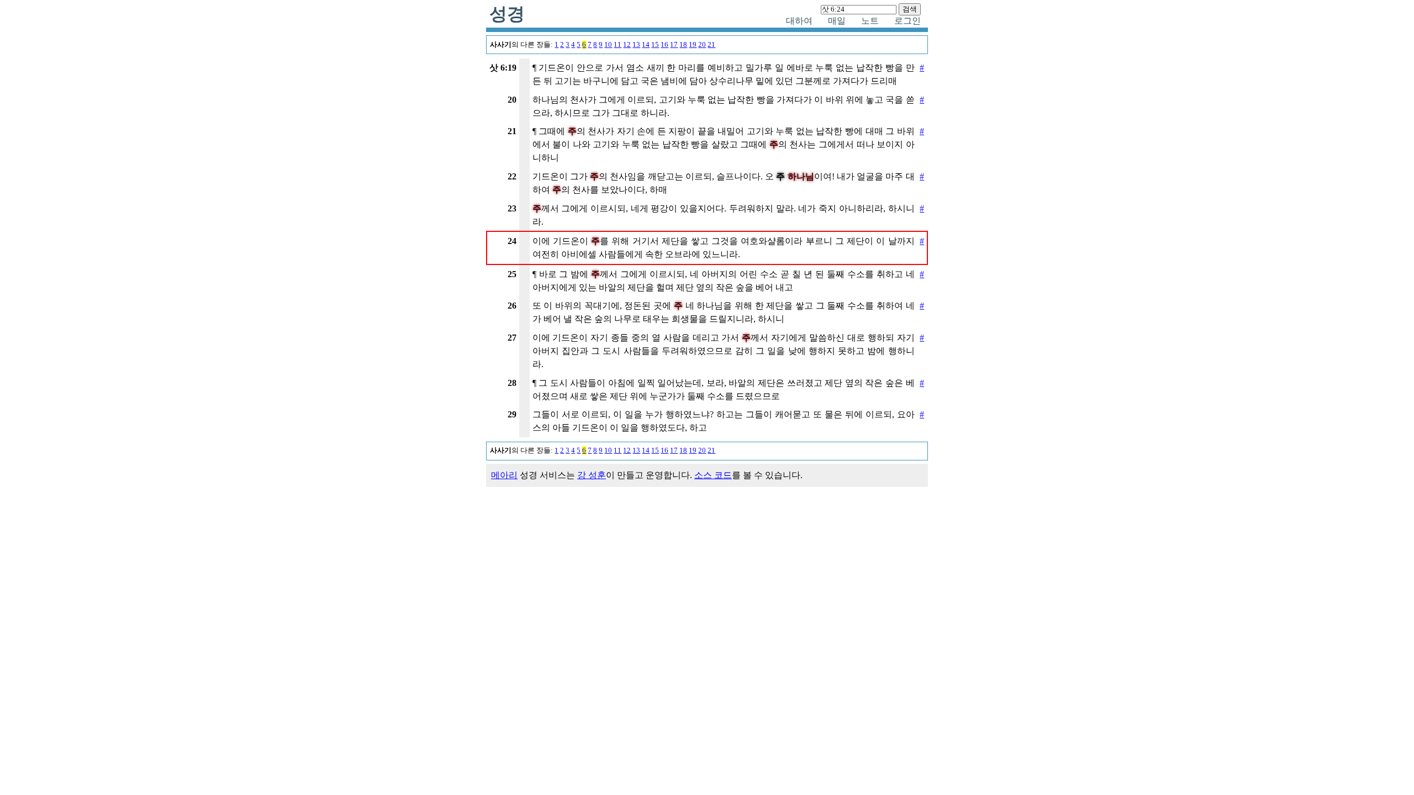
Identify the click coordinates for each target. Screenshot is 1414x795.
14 (646, 45)
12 (627, 45)
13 (636, 45)
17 (674, 45)
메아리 (504, 475)
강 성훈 (591, 475)
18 (683, 45)
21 (711, 45)
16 (664, 45)
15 (655, 45)
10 (608, 45)
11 (617, 45)
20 (702, 45)
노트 (870, 20)
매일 (837, 20)
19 (693, 45)
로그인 (907, 20)
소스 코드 (713, 475)
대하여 (799, 20)
